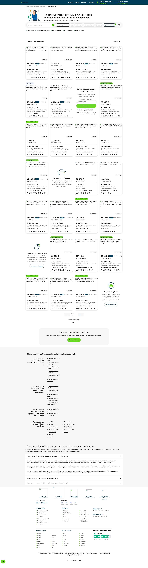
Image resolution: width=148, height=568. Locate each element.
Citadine (65, 510)
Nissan (39, 547)
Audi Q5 (51, 434)
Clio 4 (82, 535)
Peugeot (39, 535)
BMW (53, 541)
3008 (64, 539)
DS (52, 547)
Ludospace (66, 520)
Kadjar (82, 539)
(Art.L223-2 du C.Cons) (89, 114)
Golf (82, 537)
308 (64, 537)
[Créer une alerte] (3, 561)
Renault (39, 533)
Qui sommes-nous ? (42, 510)
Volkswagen (40, 543)
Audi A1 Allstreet (68, 427)
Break (64, 516)
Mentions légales (58, 553)
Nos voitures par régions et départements (85, 520)
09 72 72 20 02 (42, 503)
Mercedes (54, 543)
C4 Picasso (66, 543)
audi (44, 6)
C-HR (82, 533)
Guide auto (83, 516)
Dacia (38, 541)
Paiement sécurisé (104, 553)
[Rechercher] (53, 25)
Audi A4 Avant (52, 432)
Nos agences (40, 512)
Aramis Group (41, 525)
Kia (53, 537)
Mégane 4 (83, 541)
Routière (65, 514)
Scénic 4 (83, 543)
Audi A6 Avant (67, 421)
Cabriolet (83, 512)
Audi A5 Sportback (69, 429)
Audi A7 (66, 432)
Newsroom (40, 520)
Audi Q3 (51, 421)
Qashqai (83, 545)
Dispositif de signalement (75, 555)
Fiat (53, 533)
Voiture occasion (37, 6)
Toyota (53, 545)
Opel (38, 539)
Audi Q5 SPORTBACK (69, 424)
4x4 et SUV (83, 510)
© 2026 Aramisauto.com (74, 560)
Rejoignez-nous (41, 514)
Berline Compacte (68, 512)
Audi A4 (51, 437)
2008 (64, 535)
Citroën (39, 537)
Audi (38, 545)
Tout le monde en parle (43, 518)
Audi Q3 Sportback (54, 429)
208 (64, 533)
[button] (68, 25)
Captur (65, 545)
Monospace (66, 518)
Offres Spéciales (85, 514)
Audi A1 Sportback (53, 427)
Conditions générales (45, 553)
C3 (64, 541)
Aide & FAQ (40, 516)
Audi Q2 (51, 424)
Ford (53, 539)
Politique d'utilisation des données (75, 553)
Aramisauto (29, 6)
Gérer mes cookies (91, 553)
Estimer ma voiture (111, 304)
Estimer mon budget (37, 266)
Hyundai (54, 535)
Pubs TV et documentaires (44, 523)
